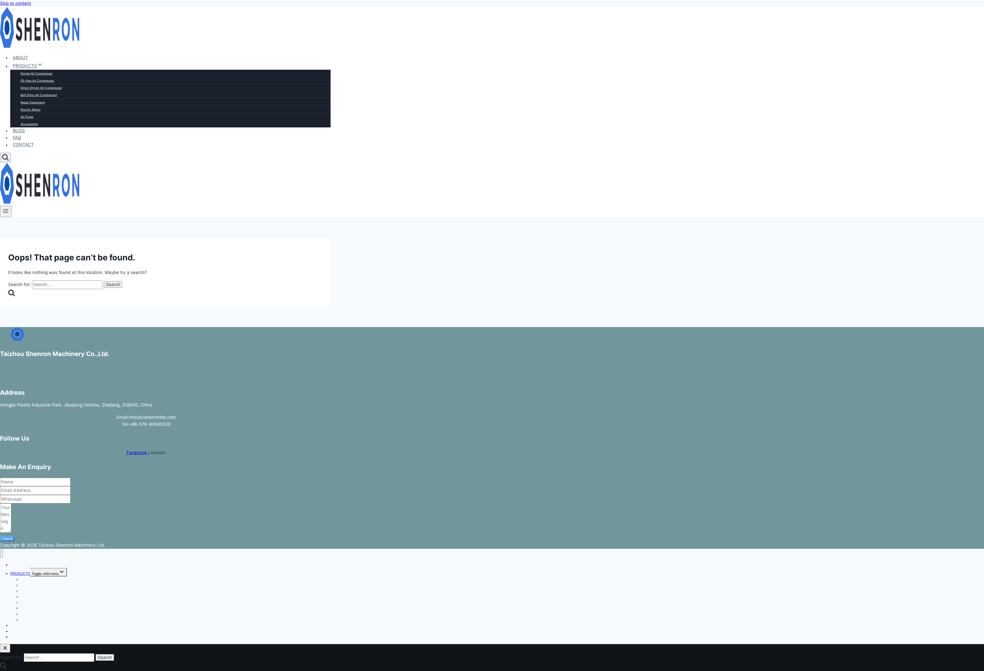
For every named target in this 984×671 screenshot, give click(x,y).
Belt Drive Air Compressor (38, 95)
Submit (7, 539)
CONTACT (23, 144)
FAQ (17, 137)
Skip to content (15, 3)
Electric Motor (30, 109)
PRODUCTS (20, 573)
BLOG (19, 130)
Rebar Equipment (32, 102)
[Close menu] (1, 554)
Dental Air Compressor (36, 73)
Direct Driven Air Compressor (41, 88)
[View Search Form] (5, 157)
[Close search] (5, 648)
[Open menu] (6, 211)
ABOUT (20, 57)
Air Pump (26, 117)
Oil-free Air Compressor (37, 81)
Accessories (29, 124)
